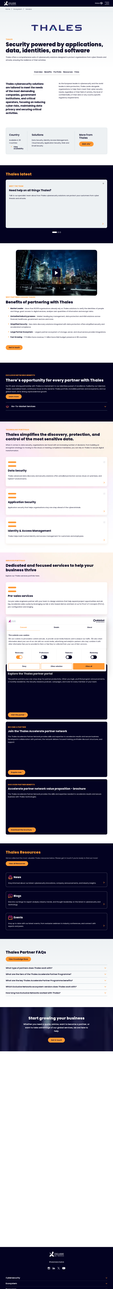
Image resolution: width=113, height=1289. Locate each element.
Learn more (14, 396)
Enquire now (16, 772)
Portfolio (57, 72)
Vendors (28, 9)
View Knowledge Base (18, 959)
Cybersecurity (13, 1278)
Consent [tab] (23, 627)
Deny (24, 666)
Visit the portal (17, 715)
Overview (38, 72)
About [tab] (89, 627)
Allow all (89, 666)
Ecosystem (19, 9)
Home (9, 9)
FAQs (76, 72)
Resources (68, 72)
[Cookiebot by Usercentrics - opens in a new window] (95, 621)
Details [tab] (56, 627)
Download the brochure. (21, 830)
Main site (86, 144)
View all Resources (17, 863)
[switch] (44, 657)
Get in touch (14, 347)
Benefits (48, 72)
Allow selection (56, 666)
